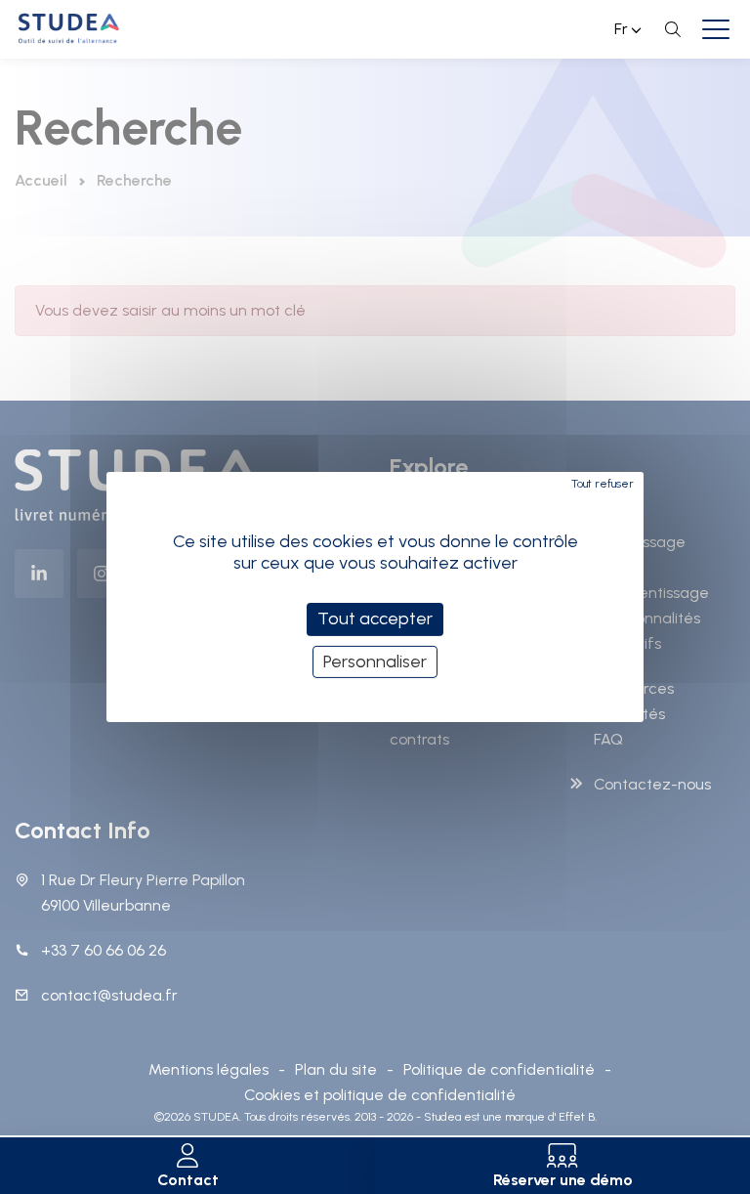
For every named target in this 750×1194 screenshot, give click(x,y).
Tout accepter (375, 618)
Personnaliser (375, 661)
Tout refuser (602, 483)
